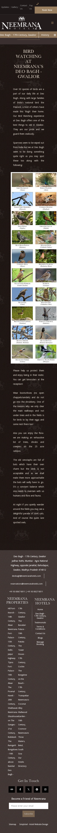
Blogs (40, 638)
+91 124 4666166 (39, 9)
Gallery (14, 7)
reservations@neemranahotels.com (26, 584)
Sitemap (12, 824)
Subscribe (28, 814)
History (45, 34)
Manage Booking (40, 643)
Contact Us (40, 633)
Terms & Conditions (40, 628)
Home (40, 609)
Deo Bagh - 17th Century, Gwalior (18, 34)
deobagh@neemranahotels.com (26, 576)
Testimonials (40, 622)
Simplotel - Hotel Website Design (33, 824)
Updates (5, 7)
